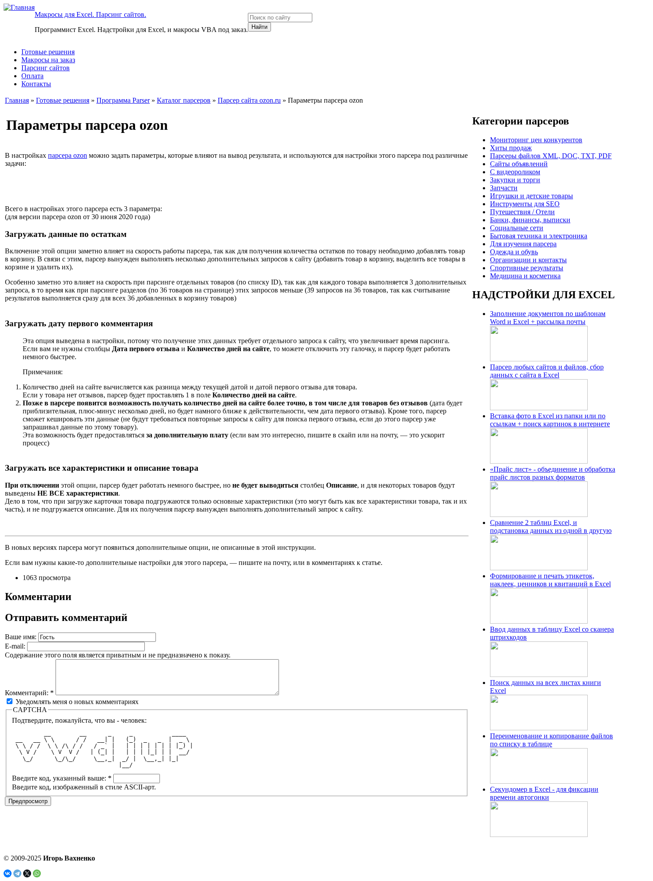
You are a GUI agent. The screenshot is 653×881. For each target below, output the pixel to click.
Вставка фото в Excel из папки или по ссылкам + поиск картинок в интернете (550, 420)
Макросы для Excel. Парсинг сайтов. (90, 14)
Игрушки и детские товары (531, 196)
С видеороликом (515, 172)
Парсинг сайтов (45, 68)
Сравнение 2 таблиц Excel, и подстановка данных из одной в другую (551, 526)
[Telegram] (17, 873)
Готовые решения (48, 52)
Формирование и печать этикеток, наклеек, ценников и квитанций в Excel (550, 580)
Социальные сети (516, 228)
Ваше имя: (21, 637)
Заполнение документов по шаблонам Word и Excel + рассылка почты (547, 317)
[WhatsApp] (37, 873)
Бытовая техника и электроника (538, 236)
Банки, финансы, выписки (530, 220)
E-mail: (16, 646)
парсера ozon (67, 155)
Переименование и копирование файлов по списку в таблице (551, 740)
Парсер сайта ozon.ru (249, 100)
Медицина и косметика (525, 276)
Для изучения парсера (523, 244)
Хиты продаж (511, 148)
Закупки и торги (515, 180)
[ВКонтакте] (8, 873)
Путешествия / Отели (522, 212)
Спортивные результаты (526, 268)
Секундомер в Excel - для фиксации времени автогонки (544, 793)
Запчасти (504, 188)
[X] (27, 873)
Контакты (36, 84)
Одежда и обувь (514, 252)
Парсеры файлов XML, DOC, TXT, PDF (551, 156)
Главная (17, 100)
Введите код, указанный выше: (61, 778)
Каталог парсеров (184, 100)
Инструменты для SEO (525, 204)
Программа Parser (123, 100)
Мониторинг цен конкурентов (536, 140)
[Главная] (19, 7)
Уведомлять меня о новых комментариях (76, 701)
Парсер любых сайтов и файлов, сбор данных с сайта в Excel (547, 371)
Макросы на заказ (48, 60)
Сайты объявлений (519, 164)
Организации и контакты (528, 260)
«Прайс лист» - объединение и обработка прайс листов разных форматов (552, 473)
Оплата (32, 76)
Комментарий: (29, 693)
